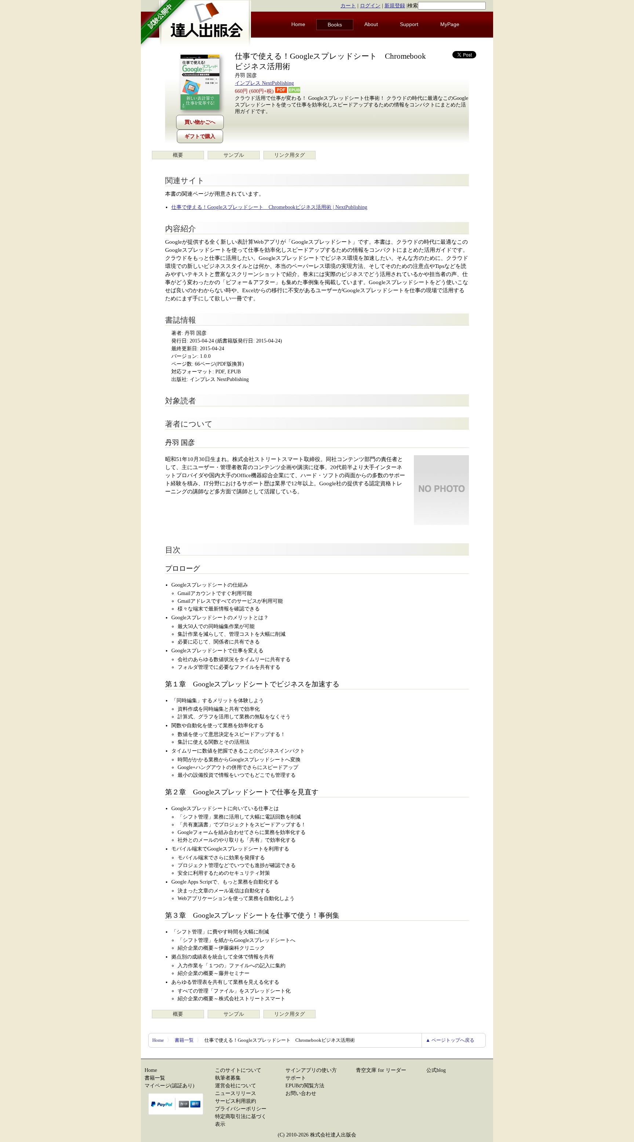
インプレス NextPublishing (264, 83)
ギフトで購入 (200, 136)
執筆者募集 (228, 1078)
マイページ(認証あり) (169, 1085)
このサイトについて (238, 1070)
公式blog (436, 1070)
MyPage (449, 24)
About (371, 24)
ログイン (370, 5)
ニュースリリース (235, 1093)
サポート (295, 1078)
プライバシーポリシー (240, 1109)
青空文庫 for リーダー (381, 1070)
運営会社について (235, 1085)
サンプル (233, 155)
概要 (178, 155)
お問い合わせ (300, 1093)
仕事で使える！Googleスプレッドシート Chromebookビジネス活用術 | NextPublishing (269, 207)
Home (298, 24)
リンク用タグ (289, 155)
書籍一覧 (184, 1040)
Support (409, 24)
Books (335, 25)
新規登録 (395, 5)
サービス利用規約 (235, 1101)
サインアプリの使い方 (311, 1070)
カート (348, 5)
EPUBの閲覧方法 (304, 1085)
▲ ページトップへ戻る (450, 1040)
